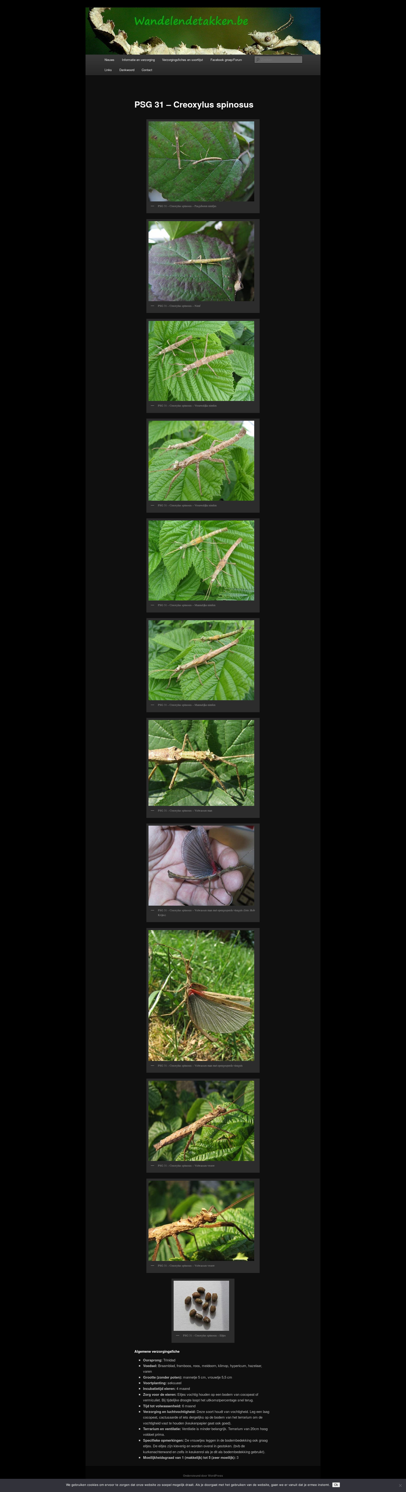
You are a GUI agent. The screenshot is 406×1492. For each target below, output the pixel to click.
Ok (336, 1485)
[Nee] (400, 1485)
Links (108, 70)
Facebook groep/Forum (226, 59)
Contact (147, 70)
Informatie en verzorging (138, 59)
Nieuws (109, 59)
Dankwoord (126, 70)
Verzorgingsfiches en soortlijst (182, 59)
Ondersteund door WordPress (203, 1475)
